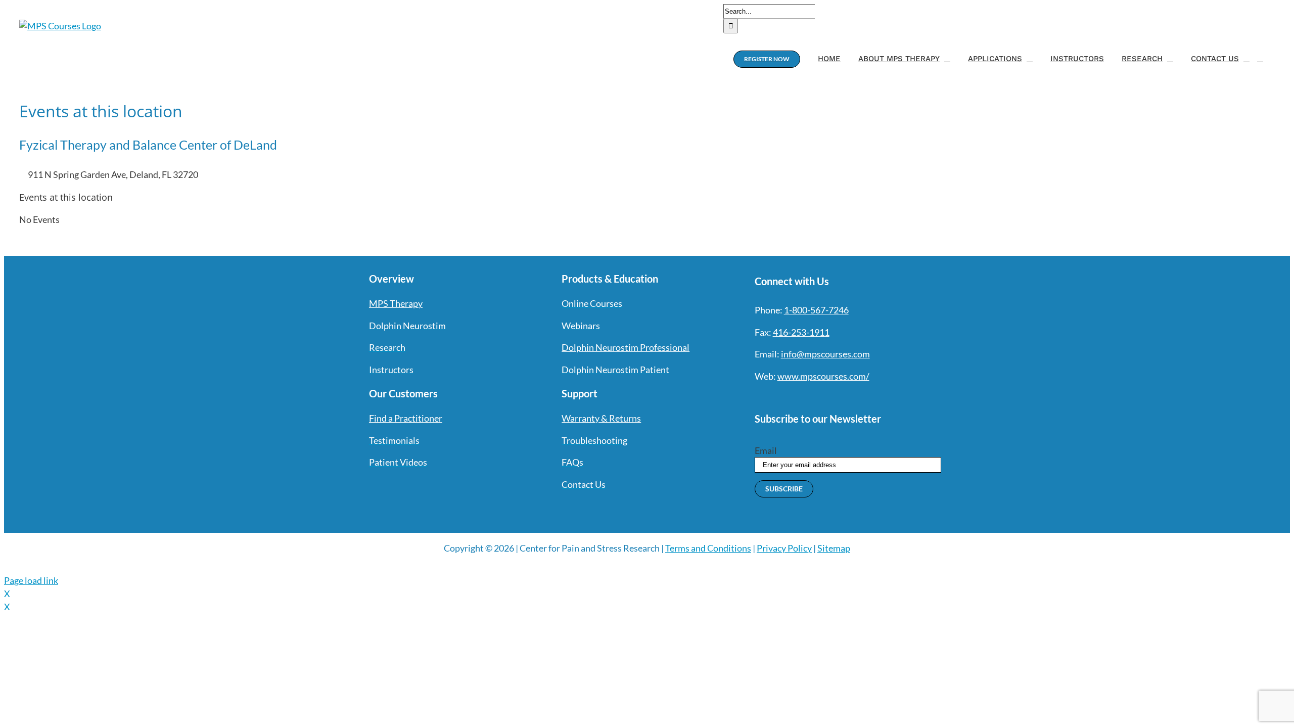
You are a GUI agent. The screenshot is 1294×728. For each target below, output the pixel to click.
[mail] (850, 397)
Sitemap (833, 548)
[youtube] (813, 397)
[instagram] (795, 397)
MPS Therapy (396, 303)
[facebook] (759, 397)
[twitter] (777, 397)
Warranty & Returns (601, 418)
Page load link (31, 580)
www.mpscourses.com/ (823, 376)
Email (766, 450)
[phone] (868, 397)
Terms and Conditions (708, 548)
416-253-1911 (801, 332)
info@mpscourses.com (825, 353)
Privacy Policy (784, 548)
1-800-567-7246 (816, 309)
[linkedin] (831, 397)
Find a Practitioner (405, 418)
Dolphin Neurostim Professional (625, 347)
